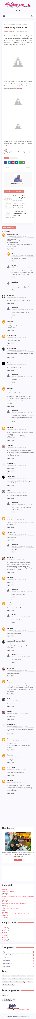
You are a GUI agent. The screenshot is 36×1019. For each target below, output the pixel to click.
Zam (13, 253)
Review (12, 982)
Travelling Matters (18, 963)
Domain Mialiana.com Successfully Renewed (19, 204)
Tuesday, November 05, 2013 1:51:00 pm (16, 236)
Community (6, 976)
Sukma (9, 491)
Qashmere (10, 296)
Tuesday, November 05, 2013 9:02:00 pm (16, 630)
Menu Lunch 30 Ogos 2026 (9, 891)
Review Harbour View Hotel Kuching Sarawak (15, 914)
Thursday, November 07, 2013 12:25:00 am (22, 376)
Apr (5, 932)
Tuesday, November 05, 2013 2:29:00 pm (16, 297)
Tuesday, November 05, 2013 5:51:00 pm (16, 520)
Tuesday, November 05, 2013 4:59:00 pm (16, 478)
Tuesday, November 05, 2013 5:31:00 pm (16, 492)
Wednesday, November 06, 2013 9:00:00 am (22, 255)
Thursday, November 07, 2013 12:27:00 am (22, 504)
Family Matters (18, 958)
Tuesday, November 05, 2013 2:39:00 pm (16, 350)
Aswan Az (10, 518)
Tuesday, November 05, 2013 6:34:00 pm (16, 559)
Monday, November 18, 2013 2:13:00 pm (16, 782)
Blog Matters (12, 24)
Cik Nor (9, 699)
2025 (5, 930)
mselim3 (10, 388)
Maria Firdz (10, 476)
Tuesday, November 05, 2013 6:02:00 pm (16, 534)
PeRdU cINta (11, 558)
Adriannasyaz (11, 335)
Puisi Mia (5, 982)
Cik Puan (10, 445)
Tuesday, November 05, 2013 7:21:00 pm (16, 579)
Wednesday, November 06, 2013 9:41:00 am (17, 701)
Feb (5, 936)
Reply (8, 248)
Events (23, 976)
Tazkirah (18, 982)
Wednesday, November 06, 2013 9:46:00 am (17, 713)
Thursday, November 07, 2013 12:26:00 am (22, 412)
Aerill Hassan (11, 348)
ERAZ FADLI (11, 768)
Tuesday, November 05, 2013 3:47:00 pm (16, 465)
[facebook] (16, 10)
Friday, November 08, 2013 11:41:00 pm (16, 769)
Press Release (28, 979)
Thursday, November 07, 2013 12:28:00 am (22, 546)
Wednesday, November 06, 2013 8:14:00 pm (17, 741)
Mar (5, 934)
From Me (30, 976)
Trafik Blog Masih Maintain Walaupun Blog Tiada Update (21, 197)
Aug (5, 929)
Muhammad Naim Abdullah (16, 641)
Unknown (10, 321)
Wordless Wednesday (8, 985)
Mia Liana (9, 31)
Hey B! (9, 363)
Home (5, 24)
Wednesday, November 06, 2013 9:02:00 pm (22, 268)
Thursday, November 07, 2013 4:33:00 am (17, 757)
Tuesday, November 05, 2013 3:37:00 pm (16, 447)
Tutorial (30, 982)
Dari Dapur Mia (16, 976)
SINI (19, 88)
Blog (27, 1016)
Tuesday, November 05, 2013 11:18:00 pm (17, 670)
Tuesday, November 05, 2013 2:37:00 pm (16, 337)
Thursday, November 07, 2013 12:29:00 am (22, 617)
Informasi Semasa (13, 979)
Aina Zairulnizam (12, 234)
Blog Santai (10, 668)
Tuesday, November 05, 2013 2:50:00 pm (16, 390)
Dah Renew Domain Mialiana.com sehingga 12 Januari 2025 (20, 213)
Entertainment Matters (18, 955)
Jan (5, 937)
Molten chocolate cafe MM (10, 909)
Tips (24, 982)
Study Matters (18, 960)
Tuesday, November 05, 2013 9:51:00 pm (16, 643)
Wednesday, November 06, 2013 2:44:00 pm (17, 726)
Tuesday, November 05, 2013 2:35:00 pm (16, 323)
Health (4, 979)
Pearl (21, 979)
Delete (12, 248)
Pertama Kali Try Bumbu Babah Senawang (14, 903)
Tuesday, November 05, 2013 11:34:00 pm (17, 683)
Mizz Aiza (10, 603)
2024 (5, 939)
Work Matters (18, 966)
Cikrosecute (11, 532)
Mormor (9, 712)
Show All (5, 917)
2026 (5, 927)
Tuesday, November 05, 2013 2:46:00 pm (16, 364)
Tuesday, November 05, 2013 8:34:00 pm (16, 605)
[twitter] (19, 10)
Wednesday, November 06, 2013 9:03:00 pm (22, 284)
